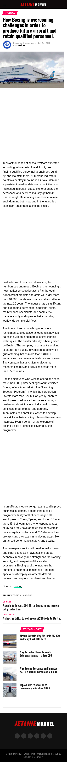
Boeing (18, 586)
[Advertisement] (33, 126)
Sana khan (21, 45)
